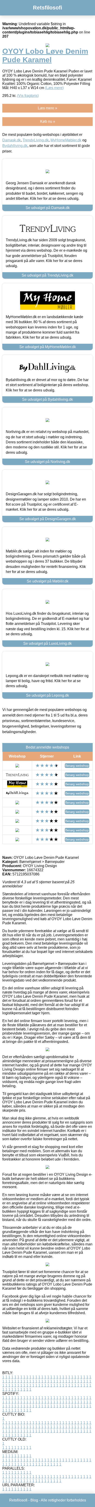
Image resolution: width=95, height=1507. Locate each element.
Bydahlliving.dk (14, 146)
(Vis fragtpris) (28, 96)
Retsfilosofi (47, 8)
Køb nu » (47, 121)
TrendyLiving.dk (36, 140)
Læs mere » (47, 108)
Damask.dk (11, 140)
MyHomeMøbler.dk (65, 140)
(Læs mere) (54, 88)
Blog (34, 1500)
